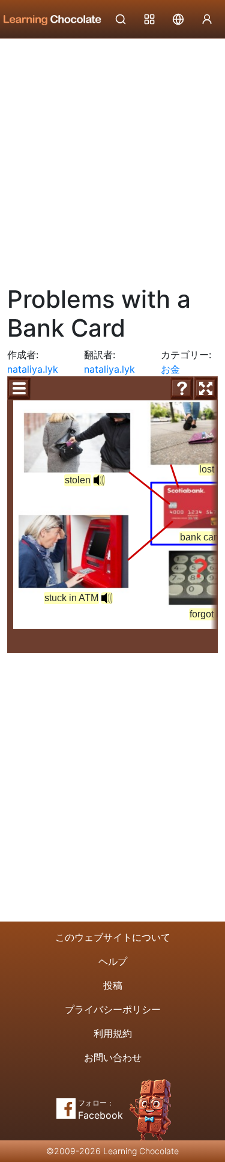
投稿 (112, 985)
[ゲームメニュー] (19, 388)
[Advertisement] (112, 158)
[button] (99, 480)
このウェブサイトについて (112, 937)
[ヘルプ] (182, 388)
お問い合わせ (113, 1057)
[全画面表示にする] (206, 388)
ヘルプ (112, 961)
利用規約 (113, 1033)
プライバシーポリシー (113, 1009)
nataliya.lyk (32, 369)
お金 (170, 369)
